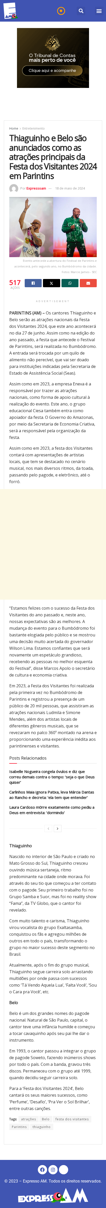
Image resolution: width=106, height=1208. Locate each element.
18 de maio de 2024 (70, 188)
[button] (81, 11)
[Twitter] (63, 1169)
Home (13, 128)
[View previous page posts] (48, 828)
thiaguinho (42, 1127)
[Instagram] (53, 1169)
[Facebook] (42, 1169)
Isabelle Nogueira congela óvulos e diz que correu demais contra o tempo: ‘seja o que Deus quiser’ (52, 777)
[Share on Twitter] (51, 283)
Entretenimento (33, 128)
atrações (28, 1119)
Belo (46, 1119)
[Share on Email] (88, 283)
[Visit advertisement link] (53, 58)
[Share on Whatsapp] (69, 283)
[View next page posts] (57, 828)
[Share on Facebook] (33, 283)
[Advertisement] (53, 544)
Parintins (19, 1127)
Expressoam (36, 188)
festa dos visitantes (72, 1119)
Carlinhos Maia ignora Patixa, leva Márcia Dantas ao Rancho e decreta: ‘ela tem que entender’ (51, 794)
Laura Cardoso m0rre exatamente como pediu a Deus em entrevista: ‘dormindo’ (51, 810)
